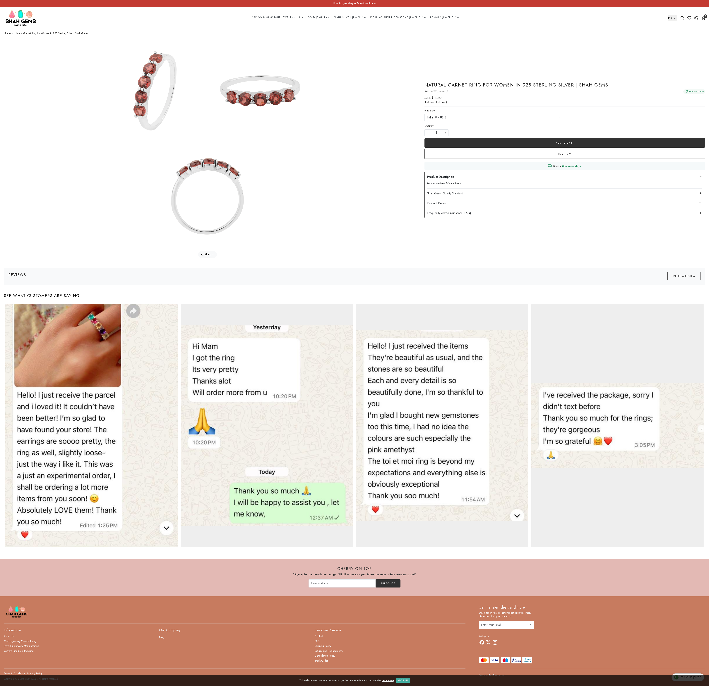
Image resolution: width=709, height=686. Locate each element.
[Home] (20, 18)
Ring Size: (429, 110)
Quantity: (429, 126)
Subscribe (388, 583)
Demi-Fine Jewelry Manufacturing (21, 646)
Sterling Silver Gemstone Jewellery (397, 17)
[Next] (701, 428)
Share (208, 254)
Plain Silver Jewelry (349, 17)
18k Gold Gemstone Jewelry (272, 17)
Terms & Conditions (14, 673)
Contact (319, 636)
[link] (682, 18)
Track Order (321, 661)
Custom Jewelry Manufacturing (20, 641)
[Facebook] (482, 643)
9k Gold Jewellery (443, 17)
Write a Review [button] (684, 276)
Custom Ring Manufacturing (19, 651)
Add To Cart (565, 143)
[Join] (530, 625)
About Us (8, 636)
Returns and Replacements (328, 651)
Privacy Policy (34, 673)
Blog (161, 637)
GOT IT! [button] (403, 680)
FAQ (317, 641)
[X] (488, 643)
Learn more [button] (388, 680)
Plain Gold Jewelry (313, 17)
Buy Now (564, 154)
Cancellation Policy (325, 656)
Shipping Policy (323, 646)
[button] (696, 18)
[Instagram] (495, 643)
